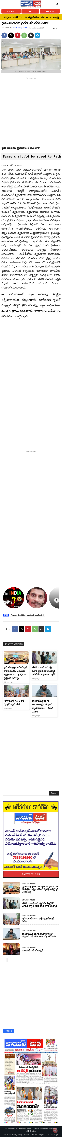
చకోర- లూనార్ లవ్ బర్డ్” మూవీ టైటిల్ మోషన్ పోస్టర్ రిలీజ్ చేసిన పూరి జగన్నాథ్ (43, 671)
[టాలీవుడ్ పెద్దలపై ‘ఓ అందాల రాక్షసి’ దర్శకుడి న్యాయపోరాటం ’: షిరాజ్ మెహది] (44, 691)
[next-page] (9, 960)
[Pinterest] (17, 35)
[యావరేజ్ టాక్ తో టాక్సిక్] (11, 949)
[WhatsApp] (24, 35)
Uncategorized (28, 883)
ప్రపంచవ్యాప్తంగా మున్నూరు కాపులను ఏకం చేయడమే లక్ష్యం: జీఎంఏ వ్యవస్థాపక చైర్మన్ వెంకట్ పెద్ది (40, 889)
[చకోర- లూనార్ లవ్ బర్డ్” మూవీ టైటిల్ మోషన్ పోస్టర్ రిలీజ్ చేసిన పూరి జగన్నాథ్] (44, 657)
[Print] (31, 35)
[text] (31, 156)
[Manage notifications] (55, 1130)
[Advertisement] (31, 111)
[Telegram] (37, 35)
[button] (57, 4)
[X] (11, 35)
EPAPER (8, 1031)
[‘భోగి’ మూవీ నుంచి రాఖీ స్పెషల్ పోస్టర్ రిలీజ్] (16, 691)
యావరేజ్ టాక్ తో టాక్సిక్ (32, 950)
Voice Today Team (19, 27)
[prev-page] (4, 960)
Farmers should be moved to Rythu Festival (27, 615)
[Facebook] (4, 35)
